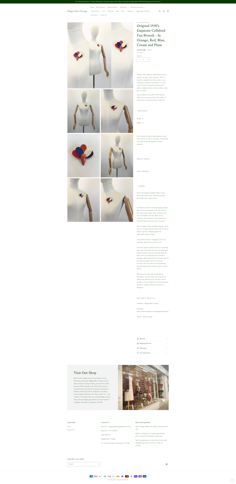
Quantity (139, 56)
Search (69, 426)
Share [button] (140, 358)
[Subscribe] (98, 464)
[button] (112, 7)
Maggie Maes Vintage (115, 479)
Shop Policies (71, 430)
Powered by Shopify (124, 479)
